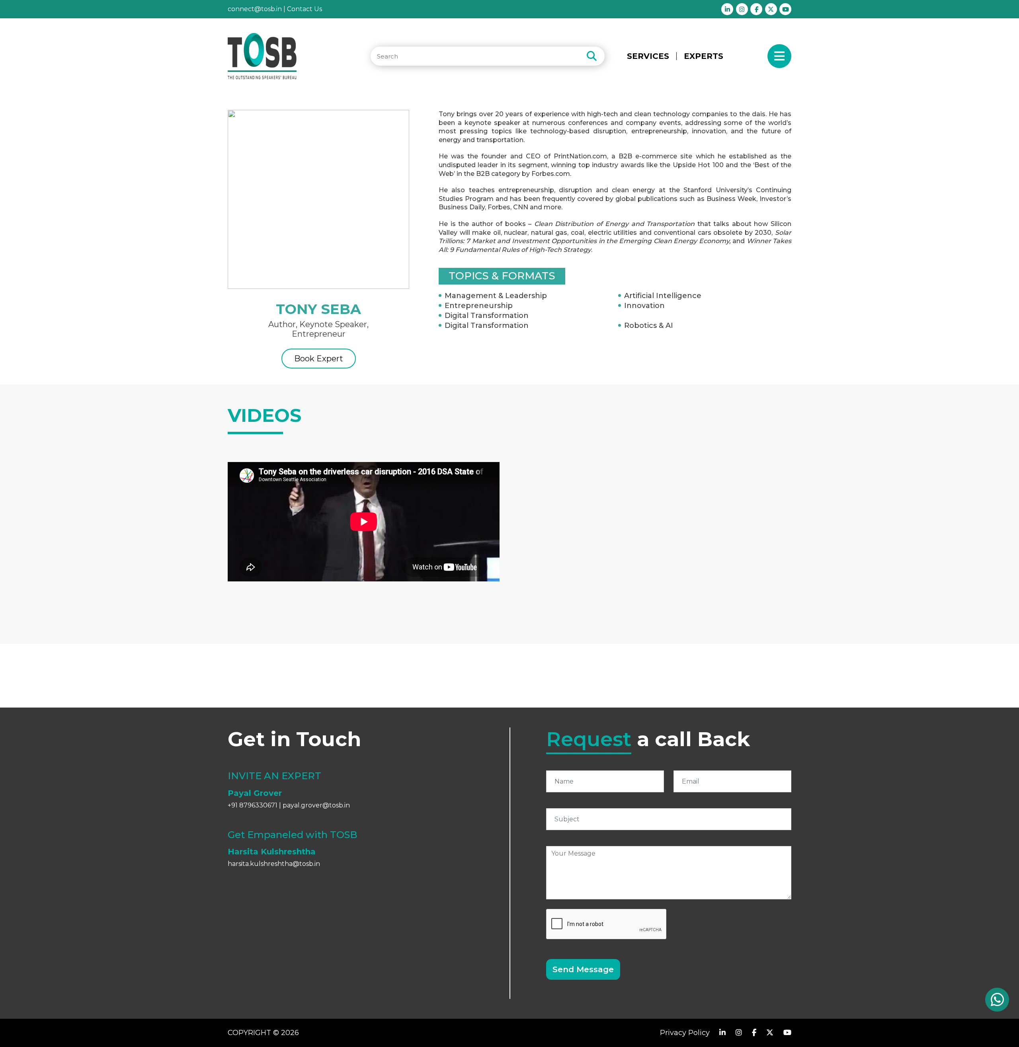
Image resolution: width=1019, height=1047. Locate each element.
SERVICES (648, 56)
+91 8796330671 (252, 805)
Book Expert (318, 358)
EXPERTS (703, 56)
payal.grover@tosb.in (316, 805)
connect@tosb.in (255, 9)
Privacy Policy (685, 1032)
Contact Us (304, 9)
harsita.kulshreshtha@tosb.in (274, 864)
